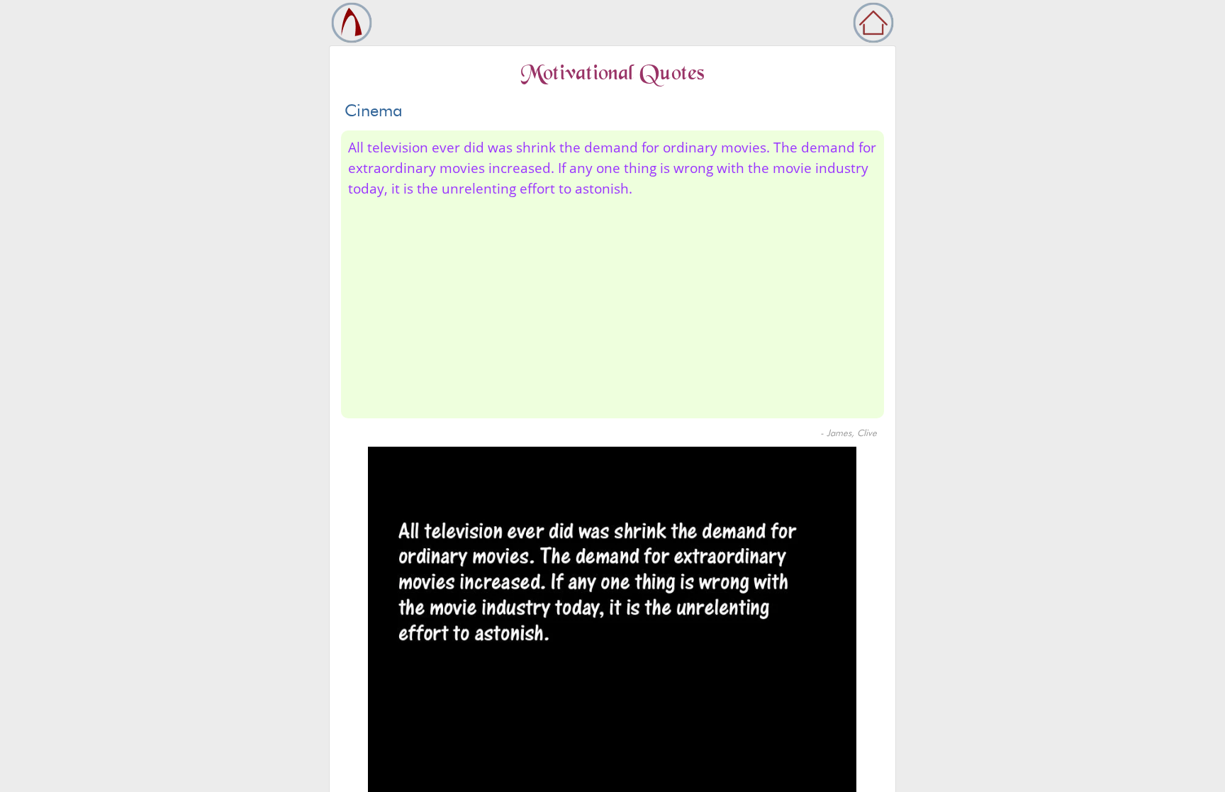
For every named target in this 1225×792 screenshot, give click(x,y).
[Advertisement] (773, 305)
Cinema (374, 110)
